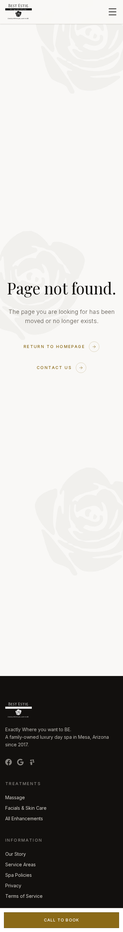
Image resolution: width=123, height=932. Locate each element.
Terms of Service (24, 896)
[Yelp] (32, 762)
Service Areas (20, 864)
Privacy (13, 885)
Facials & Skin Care (26, 808)
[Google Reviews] (20, 762)
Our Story (15, 854)
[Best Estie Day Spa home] (18, 12)
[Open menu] (112, 12)
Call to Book (61, 920)
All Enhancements (24, 818)
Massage (15, 797)
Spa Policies (18, 875)
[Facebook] (8, 762)
